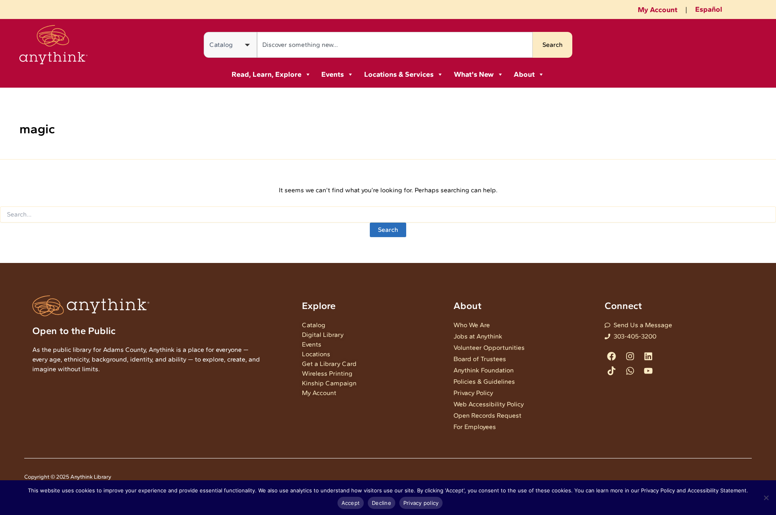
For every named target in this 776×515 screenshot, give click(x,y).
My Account (657, 9)
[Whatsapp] (630, 371)
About (524, 74)
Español (708, 9)
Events (332, 74)
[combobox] (395, 45)
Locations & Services (399, 74)
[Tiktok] (612, 371)
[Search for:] (388, 214)
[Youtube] (648, 371)
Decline (381, 503)
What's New (474, 74)
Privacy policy (421, 503)
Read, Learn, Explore (267, 74)
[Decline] (766, 498)
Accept (351, 503)
